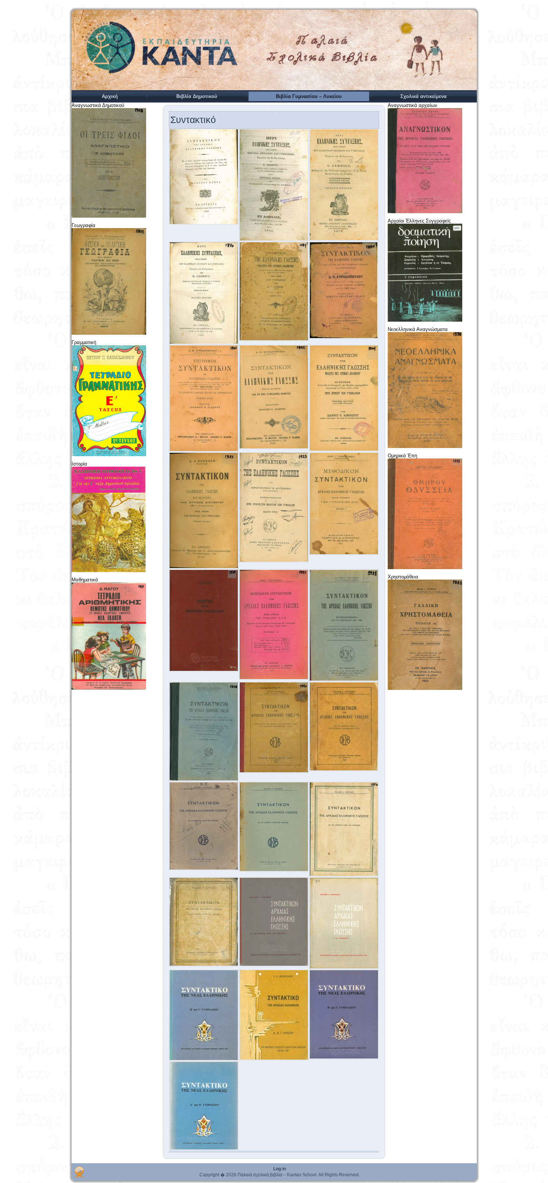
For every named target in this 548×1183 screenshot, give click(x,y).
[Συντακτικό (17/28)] (274, 771)
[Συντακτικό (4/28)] (204, 343)
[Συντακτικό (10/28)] (204, 567)
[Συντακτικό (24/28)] (344, 967)
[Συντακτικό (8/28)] (274, 447)
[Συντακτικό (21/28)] (344, 875)
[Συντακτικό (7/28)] (204, 450)
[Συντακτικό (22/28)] (204, 965)
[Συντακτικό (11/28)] (274, 561)
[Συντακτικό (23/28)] (274, 965)
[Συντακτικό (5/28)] (274, 339)
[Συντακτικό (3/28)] (344, 239)
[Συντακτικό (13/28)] (204, 670)
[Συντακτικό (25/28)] (204, 1059)
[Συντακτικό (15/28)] (344, 679)
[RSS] (79, 1172)
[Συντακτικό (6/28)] (344, 337)
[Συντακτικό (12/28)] (344, 553)
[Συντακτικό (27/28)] (344, 1057)
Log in (279, 1168)
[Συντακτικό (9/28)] (344, 449)
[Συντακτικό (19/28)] (204, 868)
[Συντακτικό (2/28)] (274, 239)
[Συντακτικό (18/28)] (344, 769)
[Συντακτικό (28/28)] (204, 1148)
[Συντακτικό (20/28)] (274, 870)
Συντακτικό (193, 119)
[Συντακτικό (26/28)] (274, 1058)
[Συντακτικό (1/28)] (204, 223)
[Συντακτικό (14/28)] (274, 678)
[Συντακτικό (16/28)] (204, 779)
